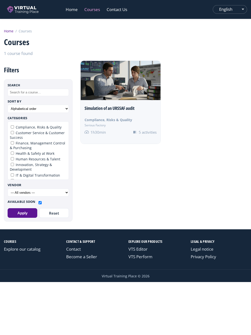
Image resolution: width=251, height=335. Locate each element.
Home (72, 9)
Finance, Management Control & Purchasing (37, 145)
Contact (73, 249)
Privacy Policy (203, 256)
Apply (22, 213)
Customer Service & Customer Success (37, 135)
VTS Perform (140, 256)
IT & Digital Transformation (37, 175)
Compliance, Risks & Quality (108, 119)
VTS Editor (138, 249)
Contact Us (117, 9)
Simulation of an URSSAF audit (110, 108)
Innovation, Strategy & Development (31, 167)
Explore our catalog (22, 249)
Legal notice (202, 249)
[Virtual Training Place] (23, 9)
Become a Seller (81, 256)
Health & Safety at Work (34, 153)
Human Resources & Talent (37, 159)
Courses (92, 9)
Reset (54, 213)
